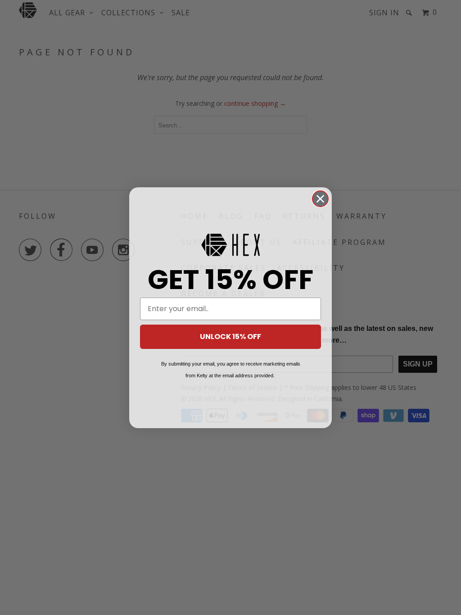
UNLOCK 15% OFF (230, 336)
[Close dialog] (320, 199)
